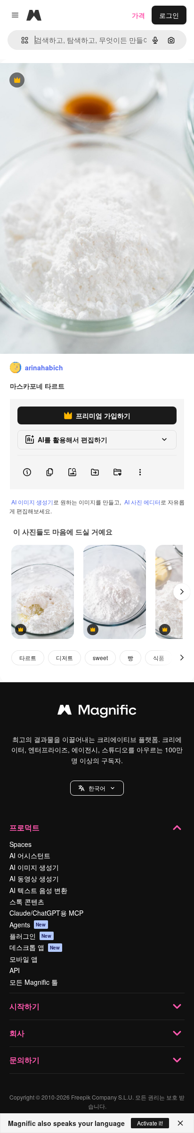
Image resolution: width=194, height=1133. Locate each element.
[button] (97, 788)
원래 (54, 81)
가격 (138, 15)
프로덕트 (24, 827)
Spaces (20, 844)
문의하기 (24, 1059)
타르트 (27, 658)
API (14, 970)
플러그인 (30, 936)
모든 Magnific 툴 (33, 982)
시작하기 (24, 1006)
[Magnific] (97, 712)
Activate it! (150, 1123)
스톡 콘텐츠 (26, 901)
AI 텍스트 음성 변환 (38, 890)
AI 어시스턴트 (29, 855)
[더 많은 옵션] (139, 472)
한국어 (97, 788)
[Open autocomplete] (21, 40)
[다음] (181, 592)
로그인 (169, 15)
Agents (27, 924)
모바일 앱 (23, 959)
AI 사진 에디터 (142, 502)
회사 (16, 1033)
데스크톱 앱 (34, 947)
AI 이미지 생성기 (32, 502)
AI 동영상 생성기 (34, 878)
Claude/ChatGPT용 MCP (46, 913)
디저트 (64, 658)
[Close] (180, 1123)
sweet (100, 658)
